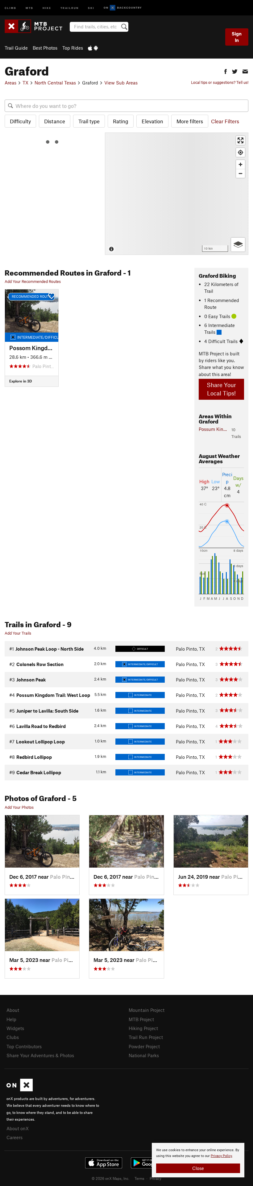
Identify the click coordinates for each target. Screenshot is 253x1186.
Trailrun (69, 8)
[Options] (238, 245)
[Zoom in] (240, 164)
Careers (14, 1137)
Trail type (89, 121)
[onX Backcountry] (122, 8)
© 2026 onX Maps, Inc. (110, 1178)
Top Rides (72, 48)
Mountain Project (146, 1010)
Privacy (155, 1178)
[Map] (176, 194)
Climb (10, 8)
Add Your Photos (19, 807)
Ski (91, 8)
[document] (198, 1160)
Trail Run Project (146, 1037)
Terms (139, 1178)
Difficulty (20, 121)
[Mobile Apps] (93, 48)
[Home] (36, 26)
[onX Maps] (19, 1089)
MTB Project (141, 1019)
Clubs (12, 1037)
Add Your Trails (18, 633)
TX (25, 82)
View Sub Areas (121, 82)
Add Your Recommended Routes (33, 281)
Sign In (237, 37)
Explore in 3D (20, 381)
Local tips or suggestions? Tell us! (219, 82)
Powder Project (144, 1046)
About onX (17, 1128)
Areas (10, 82)
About (12, 1010)
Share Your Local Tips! (221, 389)
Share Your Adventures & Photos (40, 1055)
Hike (47, 8)
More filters (189, 121)
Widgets (15, 1028)
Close (198, 1168)
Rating (120, 121)
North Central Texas (55, 82)
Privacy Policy (221, 1156)
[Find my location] (240, 152)
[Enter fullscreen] (240, 140)
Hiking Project (143, 1028)
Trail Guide (16, 48)
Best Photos (45, 48)
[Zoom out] (240, 173)
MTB (29, 8)
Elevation (152, 121)
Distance (54, 121)
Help (11, 1019)
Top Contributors (24, 1046)
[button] (225, 70)
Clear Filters (225, 121)
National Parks (144, 1055)
